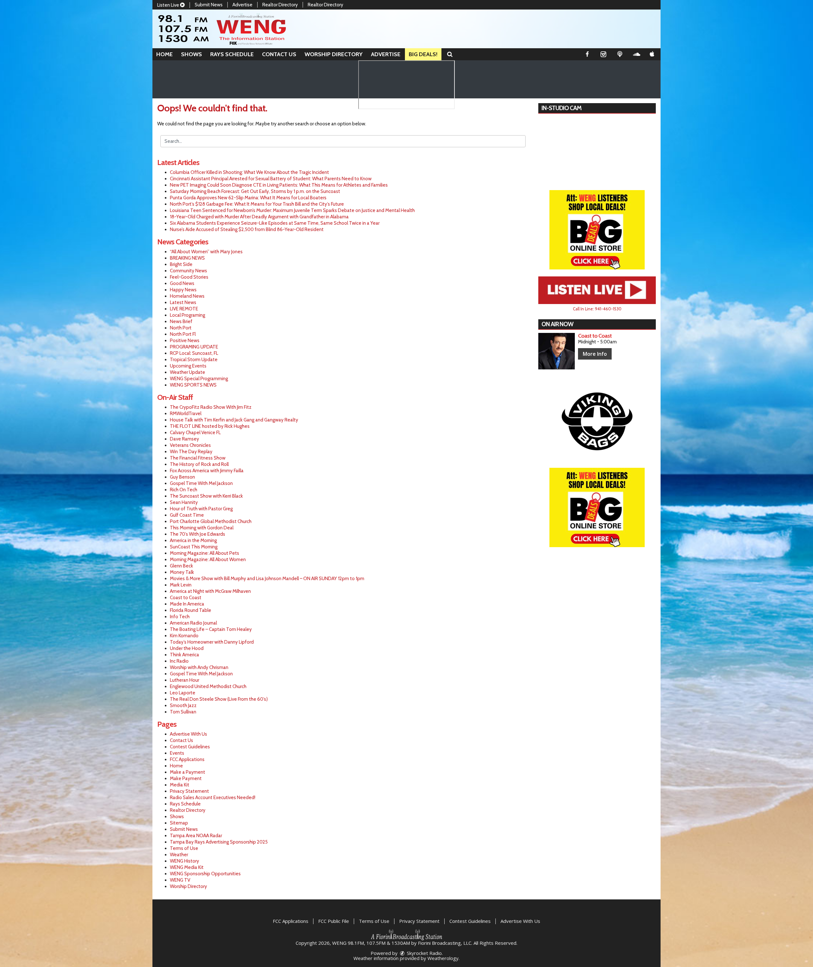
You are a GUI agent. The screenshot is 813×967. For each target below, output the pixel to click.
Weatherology (443, 958)
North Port (180, 328)
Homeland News (187, 296)
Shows (191, 54)
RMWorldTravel (185, 413)
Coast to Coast (185, 597)
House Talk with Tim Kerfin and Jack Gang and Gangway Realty (234, 420)
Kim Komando (184, 636)
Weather (179, 855)
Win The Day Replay (191, 451)
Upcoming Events (188, 366)
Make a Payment (187, 772)
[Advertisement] (597, 229)
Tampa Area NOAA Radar (196, 835)
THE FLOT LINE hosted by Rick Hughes (210, 426)
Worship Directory (334, 54)
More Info (595, 353)
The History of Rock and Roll (199, 464)
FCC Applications (187, 759)
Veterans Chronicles (190, 445)
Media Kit (179, 785)
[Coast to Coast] (556, 351)
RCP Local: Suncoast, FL (194, 353)
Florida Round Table (190, 610)
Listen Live (168, 5)
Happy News (183, 290)
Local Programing (187, 315)
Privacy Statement (189, 791)
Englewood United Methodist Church (208, 686)
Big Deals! (423, 54)
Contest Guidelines (190, 747)
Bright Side (181, 264)
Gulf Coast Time (187, 515)
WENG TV (180, 880)
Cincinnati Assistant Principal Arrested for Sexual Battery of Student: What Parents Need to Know (271, 179)
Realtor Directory (280, 5)
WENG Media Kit (187, 867)
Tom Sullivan (183, 712)
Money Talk (182, 572)
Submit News (209, 5)
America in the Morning (193, 540)
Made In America (187, 604)
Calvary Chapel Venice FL (195, 432)
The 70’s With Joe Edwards (197, 534)
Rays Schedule (232, 54)
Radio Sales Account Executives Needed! (212, 797)
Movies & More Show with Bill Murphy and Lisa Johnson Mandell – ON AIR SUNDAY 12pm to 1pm (267, 578)
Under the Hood (187, 648)
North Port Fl (183, 334)
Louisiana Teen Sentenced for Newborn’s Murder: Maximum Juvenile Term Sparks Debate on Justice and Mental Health (292, 210)
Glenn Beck (181, 566)
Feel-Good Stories (189, 277)
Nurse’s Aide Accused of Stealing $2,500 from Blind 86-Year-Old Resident (247, 229)
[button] (450, 54)
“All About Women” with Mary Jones (206, 252)
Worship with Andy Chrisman (199, 667)
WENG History (184, 861)
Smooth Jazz (183, 705)
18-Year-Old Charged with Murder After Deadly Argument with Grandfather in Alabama (259, 217)
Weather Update (187, 372)
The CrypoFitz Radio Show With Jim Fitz (211, 407)
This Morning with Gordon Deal (201, 528)
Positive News (184, 340)
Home (164, 54)
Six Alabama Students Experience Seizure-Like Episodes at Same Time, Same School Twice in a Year (275, 223)
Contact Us (279, 54)
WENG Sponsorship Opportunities (205, 874)
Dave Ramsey (184, 439)
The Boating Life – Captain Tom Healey (211, 629)
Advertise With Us (188, 734)
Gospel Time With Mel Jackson (201, 483)
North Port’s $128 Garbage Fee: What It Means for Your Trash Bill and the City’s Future (257, 204)
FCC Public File (333, 921)
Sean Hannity (184, 502)
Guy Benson (182, 477)
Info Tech (180, 616)
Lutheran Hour (184, 680)
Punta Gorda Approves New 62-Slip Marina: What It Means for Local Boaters (248, 198)
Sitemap (179, 823)
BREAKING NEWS (187, 258)
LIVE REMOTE (184, 309)
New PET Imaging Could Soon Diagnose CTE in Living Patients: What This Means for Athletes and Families (279, 185)
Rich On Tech (183, 490)
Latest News (183, 302)
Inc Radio (179, 661)
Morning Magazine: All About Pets (204, 553)
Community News (188, 271)
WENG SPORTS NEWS (193, 385)
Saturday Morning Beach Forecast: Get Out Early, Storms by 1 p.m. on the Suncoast (255, 191)
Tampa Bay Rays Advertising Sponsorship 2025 (219, 842)
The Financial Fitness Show (197, 458)
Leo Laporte (182, 693)
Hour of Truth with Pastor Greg (201, 509)
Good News (182, 283)
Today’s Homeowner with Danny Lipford (212, 642)
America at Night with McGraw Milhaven (210, 591)
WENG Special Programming (199, 378)
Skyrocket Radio (424, 953)
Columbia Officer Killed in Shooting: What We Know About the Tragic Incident (249, 172)
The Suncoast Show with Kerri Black (206, 496)
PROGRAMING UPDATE (194, 347)
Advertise (242, 5)
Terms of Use (184, 848)
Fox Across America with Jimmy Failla (207, 471)
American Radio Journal (193, 623)
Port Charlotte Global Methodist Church (211, 521)
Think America (184, 655)
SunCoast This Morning (194, 547)
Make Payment (186, 778)
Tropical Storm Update (194, 359)
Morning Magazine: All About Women (208, 559)
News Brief (181, 321)
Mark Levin (180, 585)
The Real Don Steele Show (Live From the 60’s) (219, 699)
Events (177, 753)
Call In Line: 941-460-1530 (597, 308)
